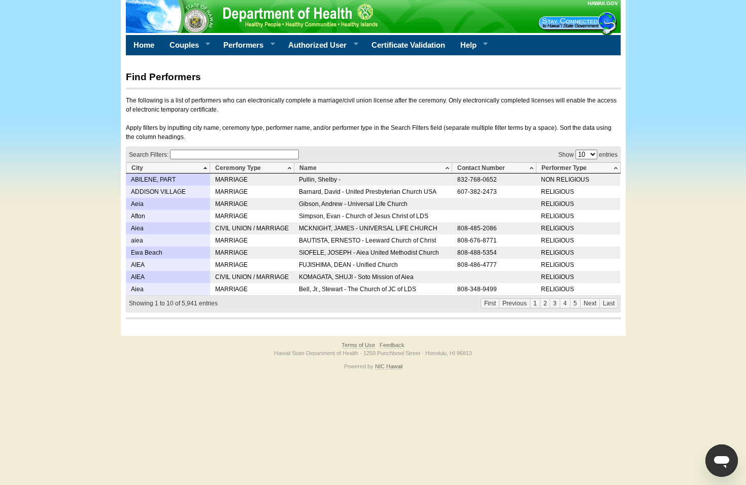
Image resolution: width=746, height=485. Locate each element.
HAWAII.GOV (603, 3)
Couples (180, 45)
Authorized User (314, 45)
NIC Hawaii (388, 366)
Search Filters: (149, 154)
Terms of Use (358, 345)
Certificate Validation (408, 45)
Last (609, 303)
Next (590, 303)
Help (465, 45)
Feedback (392, 345)
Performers (239, 45)
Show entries (588, 154)
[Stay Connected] (579, 23)
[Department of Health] (324, 16)
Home (143, 45)
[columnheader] (168, 168)
